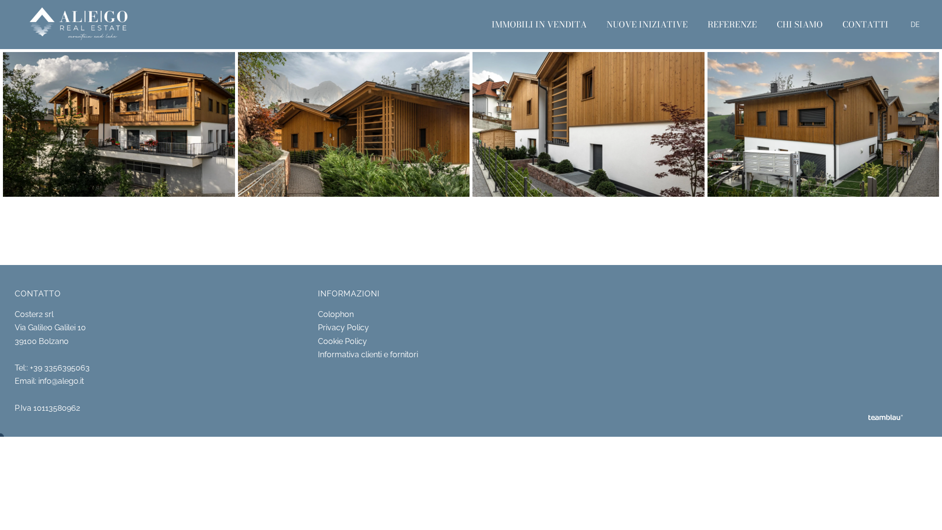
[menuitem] (539, 24)
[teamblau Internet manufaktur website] (885, 418)
